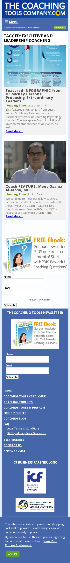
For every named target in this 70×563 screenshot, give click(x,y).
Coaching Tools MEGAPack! (24, 407)
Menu (13, 21)
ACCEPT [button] (12, 554)
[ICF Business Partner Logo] (35, 492)
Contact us (13, 445)
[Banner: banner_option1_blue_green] (35, 29)
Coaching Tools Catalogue (25, 396)
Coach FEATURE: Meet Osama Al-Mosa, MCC (34, 188)
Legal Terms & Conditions (23, 428)
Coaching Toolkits (18, 402)
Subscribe (10, 305)
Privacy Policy (14, 450)
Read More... (14, 131)
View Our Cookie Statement (31, 543)
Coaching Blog (15, 418)
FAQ (6, 424)
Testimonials (14, 439)
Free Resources (15, 413)
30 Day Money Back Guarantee (26, 433)
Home (8, 391)
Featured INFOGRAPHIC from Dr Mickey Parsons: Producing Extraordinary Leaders (34, 95)
